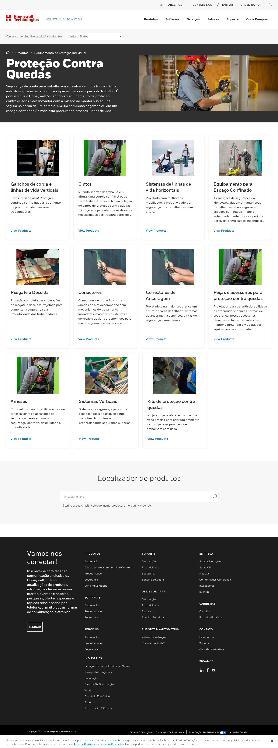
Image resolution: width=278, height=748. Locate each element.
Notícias (204, 573)
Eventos (204, 591)
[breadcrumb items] (8, 53)
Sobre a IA (205, 567)
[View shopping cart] (270, 4)
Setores (213, 19)
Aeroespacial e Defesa (98, 708)
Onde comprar (257, 19)
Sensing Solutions (96, 585)
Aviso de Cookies (84, 744)
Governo (90, 702)
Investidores (206, 585)
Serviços (193, 19)
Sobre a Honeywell (210, 561)
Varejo (88, 690)
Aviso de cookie (238, 732)
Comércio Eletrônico (97, 696)
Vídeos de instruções (155, 637)
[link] (38, 230)
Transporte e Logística (98, 672)
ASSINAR (35, 626)
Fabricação (91, 678)
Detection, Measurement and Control (107, 567)
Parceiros (174, 4)
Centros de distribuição (99, 684)
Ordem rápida (250, 4)
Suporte (232, 19)
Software (172, 19)
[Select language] (161, 4)
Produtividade (93, 573)
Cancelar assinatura (211, 649)
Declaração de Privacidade (170, 732)
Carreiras (205, 611)
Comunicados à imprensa (215, 579)
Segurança (91, 579)
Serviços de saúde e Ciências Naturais (109, 666)
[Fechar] (272, 741)
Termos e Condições (141, 732)
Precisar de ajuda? (153, 643)
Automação (92, 561)
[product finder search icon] (214, 496)
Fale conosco (207, 637)
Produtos (151, 19)
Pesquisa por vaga (210, 617)
